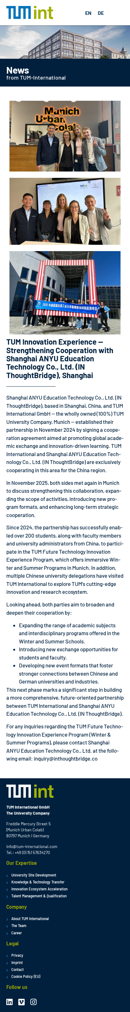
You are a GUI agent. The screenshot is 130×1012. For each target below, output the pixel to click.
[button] (117, 13)
